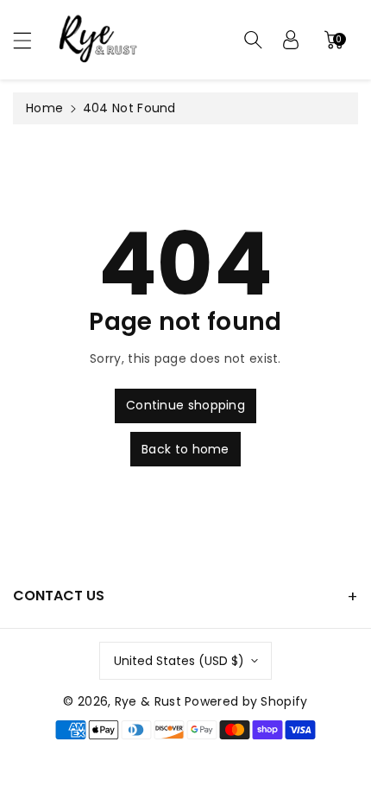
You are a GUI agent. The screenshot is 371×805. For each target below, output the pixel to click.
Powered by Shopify (246, 701)
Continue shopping (185, 405)
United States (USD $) (179, 660)
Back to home (185, 449)
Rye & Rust (148, 701)
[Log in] (291, 40)
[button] (30, 40)
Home (44, 108)
